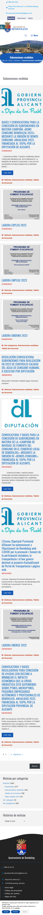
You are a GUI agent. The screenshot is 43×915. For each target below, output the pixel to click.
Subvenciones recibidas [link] (22, 180)
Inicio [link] (10, 61)
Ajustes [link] (25, 912)
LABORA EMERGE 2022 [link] (14, 645)
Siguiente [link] (18, 754)
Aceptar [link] (6, 912)
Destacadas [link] (9, 787)
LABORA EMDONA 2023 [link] (14, 335)
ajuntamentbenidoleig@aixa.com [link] (20, 13)
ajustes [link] (17, 908)
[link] (2, 27)
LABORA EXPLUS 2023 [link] (14, 225)
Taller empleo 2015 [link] (12, 797)
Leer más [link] (7, 173)
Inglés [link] (30, 18)
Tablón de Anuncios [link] (10, 348)
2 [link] (6, 754)
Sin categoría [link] (8, 800)
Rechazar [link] (15, 912)
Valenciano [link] (21, 18)
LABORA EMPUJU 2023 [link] (14, 280)
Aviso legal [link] (9, 888)
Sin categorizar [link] (10, 345)
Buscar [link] (35, 766)
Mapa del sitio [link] (10, 897)
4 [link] (11, 754)
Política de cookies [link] (12, 894)
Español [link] (11, 18)
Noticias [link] (17, 61)
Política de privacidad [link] (13, 891)
